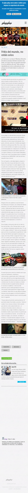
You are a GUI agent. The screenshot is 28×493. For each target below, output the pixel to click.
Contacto (11, 487)
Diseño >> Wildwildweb (15, 489)
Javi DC (5, 47)
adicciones (16, 347)
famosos (5, 350)
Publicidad (5, 487)
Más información (16, 14)
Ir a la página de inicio (10, 24)
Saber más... (22, 382)
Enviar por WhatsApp (7, 358)
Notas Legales (23, 487)
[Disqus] (14, 410)
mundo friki (6, 347)
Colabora (16, 487)
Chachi (8, 14)
